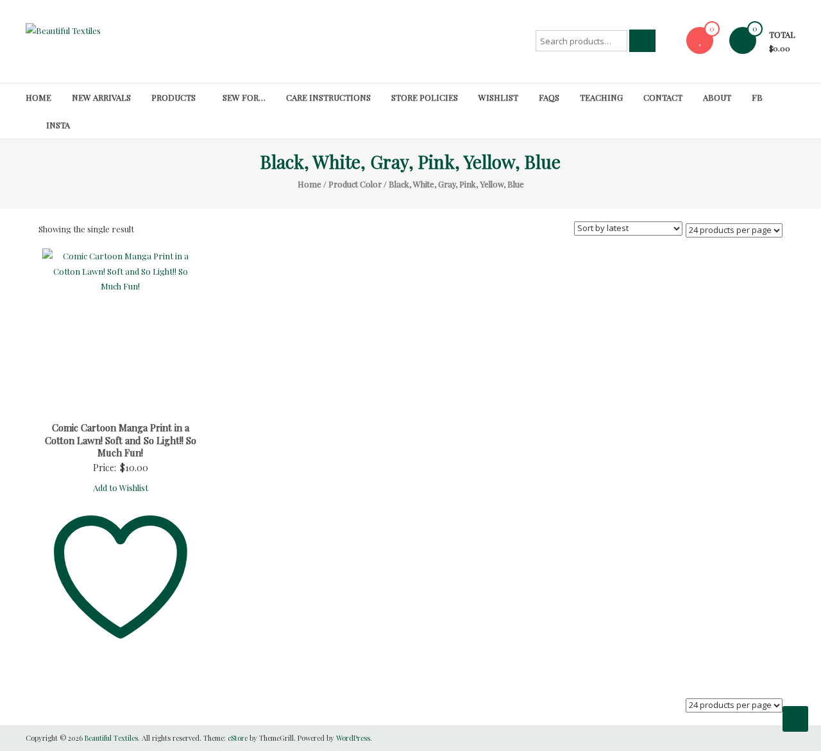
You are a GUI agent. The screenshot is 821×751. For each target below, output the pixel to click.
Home (38, 97)
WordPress (353, 738)
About (717, 97)
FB (757, 97)
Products (173, 97)
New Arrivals (101, 97)
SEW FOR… (244, 97)
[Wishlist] (699, 40)
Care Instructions (328, 97)
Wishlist (498, 97)
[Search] (642, 41)
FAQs (549, 97)
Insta (58, 124)
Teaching (601, 97)
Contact (662, 97)
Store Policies (424, 97)
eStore (238, 738)
